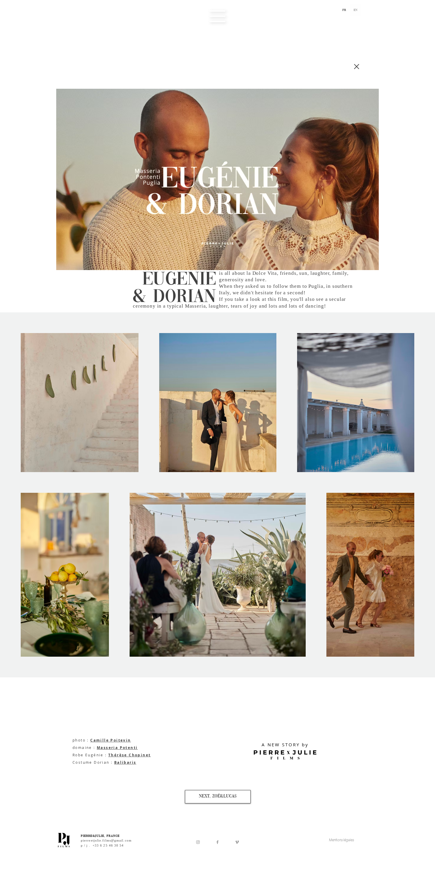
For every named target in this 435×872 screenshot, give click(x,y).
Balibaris (125, 762)
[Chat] (356, 66)
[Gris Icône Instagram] (198, 842)
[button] (217, 16)
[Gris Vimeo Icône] (237, 842)
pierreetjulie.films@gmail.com (106, 840)
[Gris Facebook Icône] (217, 842)
